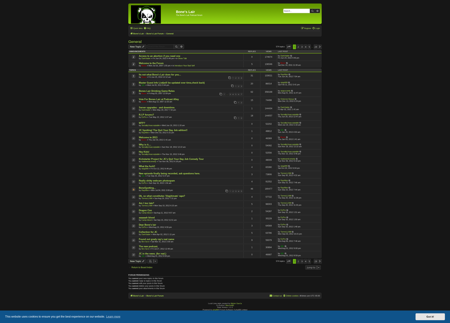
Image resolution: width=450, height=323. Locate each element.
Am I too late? (146, 203)
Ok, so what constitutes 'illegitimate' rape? (162, 196)
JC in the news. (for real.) (152, 253)
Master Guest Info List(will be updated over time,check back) (172, 82)
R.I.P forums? (146, 114)
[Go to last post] (291, 56)
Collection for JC (148, 232)
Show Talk (182, 58)
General (135, 42)
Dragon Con (145, 210)
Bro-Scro (145, 242)
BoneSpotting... (147, 188)
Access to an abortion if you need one (159, 56)
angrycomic (286, 91)
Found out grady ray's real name (156, 239)
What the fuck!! (147, 166)
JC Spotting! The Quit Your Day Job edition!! (163, 130)
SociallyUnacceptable (290, 114)
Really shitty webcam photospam (157, 180)
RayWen (284, 74)
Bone (144, 66)
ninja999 (284, 82)
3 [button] (302, 46)
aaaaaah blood (147, 217)
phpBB (215, 310)
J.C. (143, 85)
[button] (288, 47)
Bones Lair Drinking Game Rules (157, 91)
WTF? (142, 123)
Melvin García (236, 303)
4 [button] (305, 46)
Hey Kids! (144, 152)
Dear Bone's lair (147, 224)
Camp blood (147, 213)
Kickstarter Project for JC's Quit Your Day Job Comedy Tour (171, 159)
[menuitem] (147, 28)
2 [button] (298, 46)
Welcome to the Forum (151, 63)
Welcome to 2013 (148, 137)
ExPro (144, 117)
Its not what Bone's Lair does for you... (160, 74)
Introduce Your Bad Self (185, 66)
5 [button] (309, 46)
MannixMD (230, 305)
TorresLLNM (286, 173)
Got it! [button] (430, 316)
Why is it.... (145, 144)
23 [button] (315, 46)
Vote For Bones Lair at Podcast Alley (159, 99)
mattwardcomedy (149, 161)
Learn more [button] (113, 316)
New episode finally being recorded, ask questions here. (169, 173)
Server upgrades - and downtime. (157, 107)
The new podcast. (148, 246)
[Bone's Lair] (152, 14)
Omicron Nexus (287, 99)
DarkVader (146, 58)
